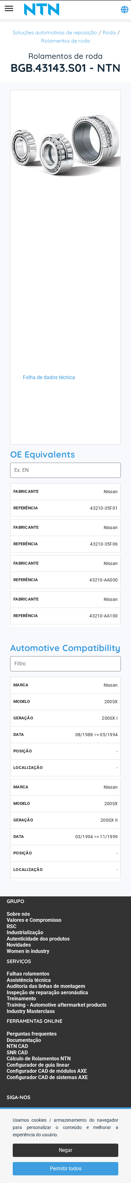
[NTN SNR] (42, 9)
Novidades (19, 945)
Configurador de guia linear (38, 1065)
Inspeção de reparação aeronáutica (47, 992)
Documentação (24, 1040)
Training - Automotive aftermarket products (57, 1005)
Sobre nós (18, 914)
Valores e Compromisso (34, 920)
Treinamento (21, 999)
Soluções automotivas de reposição (55, 32)
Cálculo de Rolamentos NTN (39, 1059)
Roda (109, 32)
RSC (11, 926)
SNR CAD (17, 1053)
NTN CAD (17, 1046)
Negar (65, 1150)
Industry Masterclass (31, 1011)
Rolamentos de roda (65, 40)
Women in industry (28, 951)
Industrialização (25, 932)
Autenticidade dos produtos (38, 939)
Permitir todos (65, 1169)
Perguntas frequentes (32, 1034)
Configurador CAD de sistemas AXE (47, 1077)
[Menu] (9, 9)
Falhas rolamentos (28, 974)
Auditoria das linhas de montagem (46, 986)
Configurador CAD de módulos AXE (47, 1071)
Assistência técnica (29, 980)
